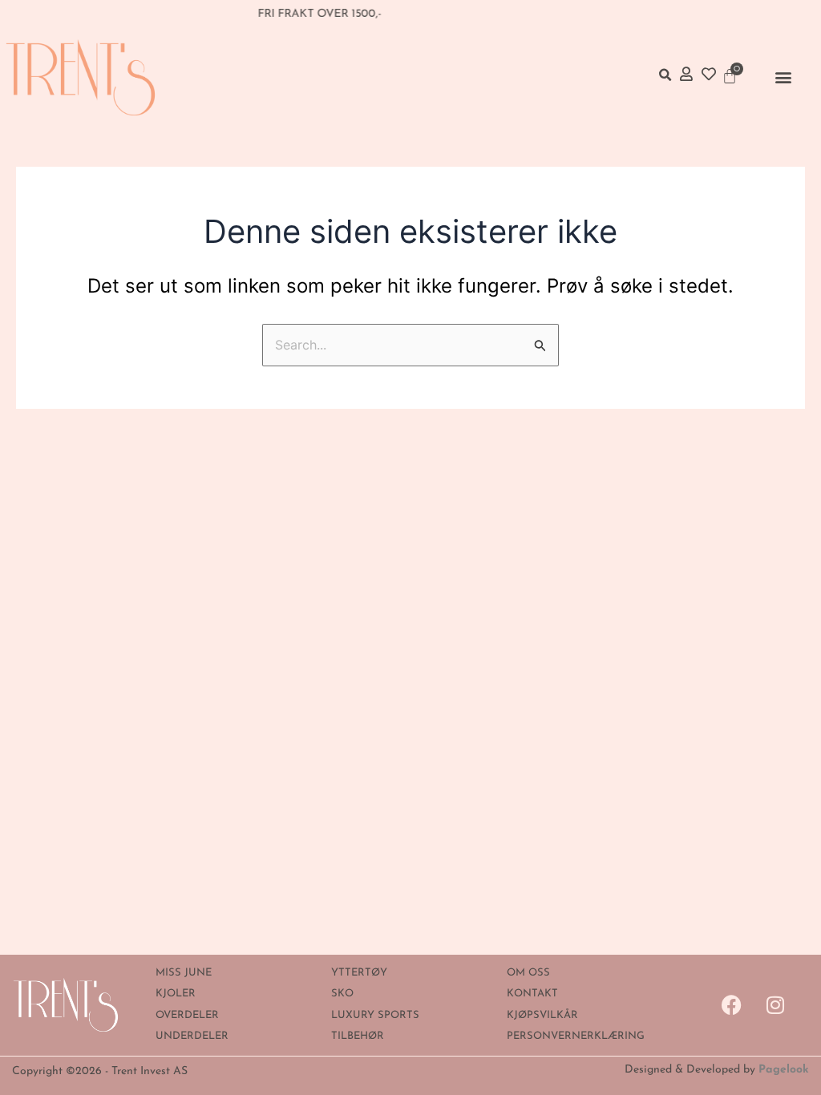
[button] (783, 77)
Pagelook (783, 1070)
